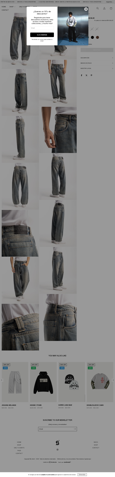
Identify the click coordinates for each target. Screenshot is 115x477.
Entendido (82, 474)
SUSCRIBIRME (42, 35)
